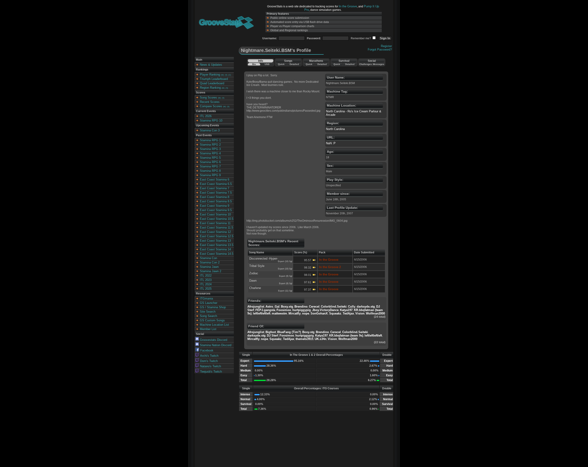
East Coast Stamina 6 (214, 179)
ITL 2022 (206, 275)
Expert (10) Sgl (285, 261)
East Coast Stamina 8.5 (216, 201)
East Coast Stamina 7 (214, 188)
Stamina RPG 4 (210, 153)
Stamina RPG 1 (210, 140)
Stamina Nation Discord (215, 345)
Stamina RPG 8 (210, 171)
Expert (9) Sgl (285, 276)
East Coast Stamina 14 (215, 249)
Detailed (294, 64)
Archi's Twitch (209, 355)
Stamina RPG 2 (210, 144)
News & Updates (211, 64)
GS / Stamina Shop (213, 307)
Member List (208, 329)
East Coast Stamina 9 (214, 205)
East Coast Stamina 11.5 (216, 227)
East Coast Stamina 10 (215, 214)
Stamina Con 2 (210, 262)
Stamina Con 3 (210, 130)
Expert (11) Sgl (285, 291)
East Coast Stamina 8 (214, 197)
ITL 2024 (206, 284)
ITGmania (206, 298)
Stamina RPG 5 (210, 157)
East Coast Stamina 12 (215, 232)
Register (386, 46)
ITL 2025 (206, 288)
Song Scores (208, 97)
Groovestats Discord (213, 340)
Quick (281, 64)
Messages (378, 64)
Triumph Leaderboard (214, 79)
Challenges (365, 64)
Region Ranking (210, 87)
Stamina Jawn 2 (210, 271)
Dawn (253, 280)
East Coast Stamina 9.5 (216, 210)
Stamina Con (208, 258)
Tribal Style (256, 266)
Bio (254, 64)
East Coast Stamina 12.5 (216, 236)
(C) (229, 75)
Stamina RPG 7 (210, 166)
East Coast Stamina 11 (215, 223)
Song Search (208, 316)
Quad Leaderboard (212, 83)
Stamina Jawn (209, 267)
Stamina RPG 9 (210, 175)
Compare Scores (211, 106)
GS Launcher (208, 303)
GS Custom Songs (212, 320)
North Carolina (335, 129)
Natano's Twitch (210, 366)
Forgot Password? (380, 49)
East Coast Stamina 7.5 (216, 192)
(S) (226, 75)
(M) (222, 75)
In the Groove (348, 6)
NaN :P (331, 143)
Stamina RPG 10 (211, 120)
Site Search (207, 311)
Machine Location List (214, 324)
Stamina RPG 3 (210, 149)
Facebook (206, 350)
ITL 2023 (206, 280)
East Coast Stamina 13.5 (216, 245)
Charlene (255, 288)
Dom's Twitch (209, 361)
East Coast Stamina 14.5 (216, 253)
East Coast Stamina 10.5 (216, 219)
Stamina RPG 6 (210, 162)
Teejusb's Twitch (211, 371)
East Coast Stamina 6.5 (216, 184)
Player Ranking (210, 74)
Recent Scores (210, 102)
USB (267, 64)
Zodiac (253, 273)
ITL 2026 (206, 116)
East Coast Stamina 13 (215, 240)
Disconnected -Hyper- (263, 258)
